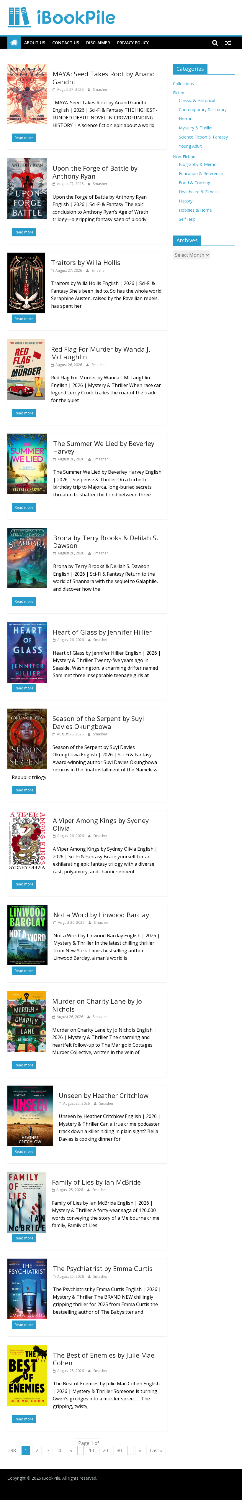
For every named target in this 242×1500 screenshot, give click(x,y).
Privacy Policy (133, 42)
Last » (156, 1450)
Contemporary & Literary (203, 109)
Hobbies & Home (195, 210)
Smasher (100, 89)
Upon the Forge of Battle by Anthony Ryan (95, 172)
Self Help (187, 219)
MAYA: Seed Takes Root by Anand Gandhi (104, 77)
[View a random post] (228, 43)
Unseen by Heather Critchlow (103, 1095)
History (185, 201)
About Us (34, 42)
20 (105, 1450)
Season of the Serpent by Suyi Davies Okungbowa (98, 722)
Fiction (179, 93)
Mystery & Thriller (196, 128)
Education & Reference (201, 173)
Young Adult (190, 146)
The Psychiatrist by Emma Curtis (103, 1268)
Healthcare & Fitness (199, 192)
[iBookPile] (14, 43)
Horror (185, 118)
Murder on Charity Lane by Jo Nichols (97, 1005)
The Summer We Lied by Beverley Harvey (103, 447)
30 (119, 1450)
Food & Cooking (194, 182)
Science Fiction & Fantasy (203, 137)
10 (91, 1450)
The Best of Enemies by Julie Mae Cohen (103, 1359)
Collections (183, 83)
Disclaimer (98, 42)
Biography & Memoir (199, 164)
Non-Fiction (184, 156)
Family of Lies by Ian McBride (96, 1182)
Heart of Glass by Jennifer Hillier (102, 632)
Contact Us (65, 42)
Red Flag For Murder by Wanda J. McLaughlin (100, 353)
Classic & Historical (197, 100)
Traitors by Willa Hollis (85, 262)
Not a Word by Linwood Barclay (101, 914)
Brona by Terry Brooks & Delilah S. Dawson (105, 541)
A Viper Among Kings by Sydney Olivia (101, 824)
